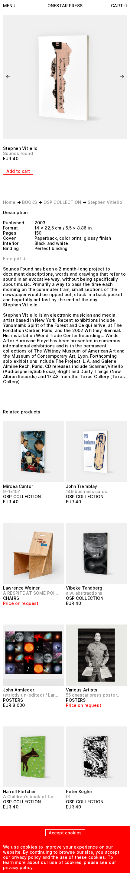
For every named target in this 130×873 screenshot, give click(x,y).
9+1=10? (11, 491)
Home (9, 202)
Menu (9, 5)
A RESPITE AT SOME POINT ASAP (31, 593)
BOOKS (29, 202)
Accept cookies (65, 832)
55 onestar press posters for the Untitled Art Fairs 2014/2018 (94, 694)
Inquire (13, 614)
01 (68, 796)
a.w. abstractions (84, 593)
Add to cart (18, 171)
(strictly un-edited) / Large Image (31, 694)
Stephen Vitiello (20, 148)
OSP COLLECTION (62, 202)
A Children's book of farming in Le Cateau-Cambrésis (31, 796)
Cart (119, 5)
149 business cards (86, 491)
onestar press (65, 5)
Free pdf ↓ (14, 258)
